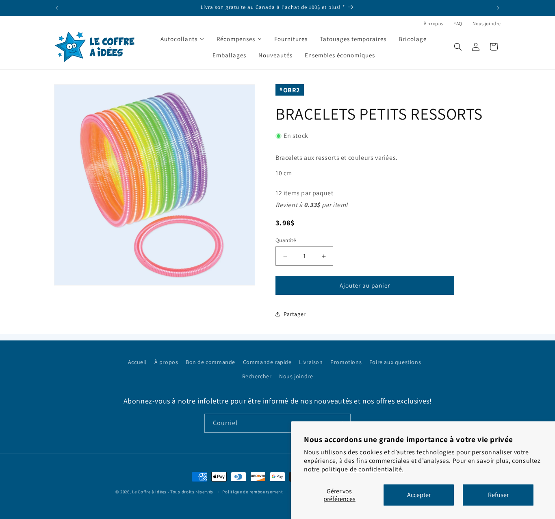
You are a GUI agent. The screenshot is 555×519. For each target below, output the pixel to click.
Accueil (137, 362)
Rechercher (257, 376)
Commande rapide (267, 362)
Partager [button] (295, 314)
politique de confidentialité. (362, 469)
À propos (433, 23)
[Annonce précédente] (57, 7)
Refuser (498, 495)
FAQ (457, 23)
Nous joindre (487, 23)
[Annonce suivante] (498, 7)
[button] (458, 47)
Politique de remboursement (252, 492)
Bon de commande (210, 362)
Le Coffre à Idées (149, 492)
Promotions (346, 362)
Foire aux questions (395, 362)
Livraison (311, 362)
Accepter (419, 495)
